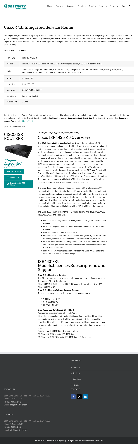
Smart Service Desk (96, 441)
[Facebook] (73, 396)
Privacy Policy (39, 441)
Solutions (77, 379)
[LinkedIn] (85, 396)
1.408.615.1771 (14, 401)
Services (76, 373)
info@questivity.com (18, 404)
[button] (130, 6)
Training (76, 385)
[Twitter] (79, 396)
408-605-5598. (26, 121)
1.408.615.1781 (16, 398)
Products (76, 367)
